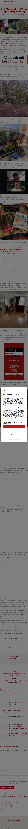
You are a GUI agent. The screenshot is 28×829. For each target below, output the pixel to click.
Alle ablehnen (14, 431)
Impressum (17, 439)
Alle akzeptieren (14, 427)
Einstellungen (14, 434)
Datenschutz (11, 439)
